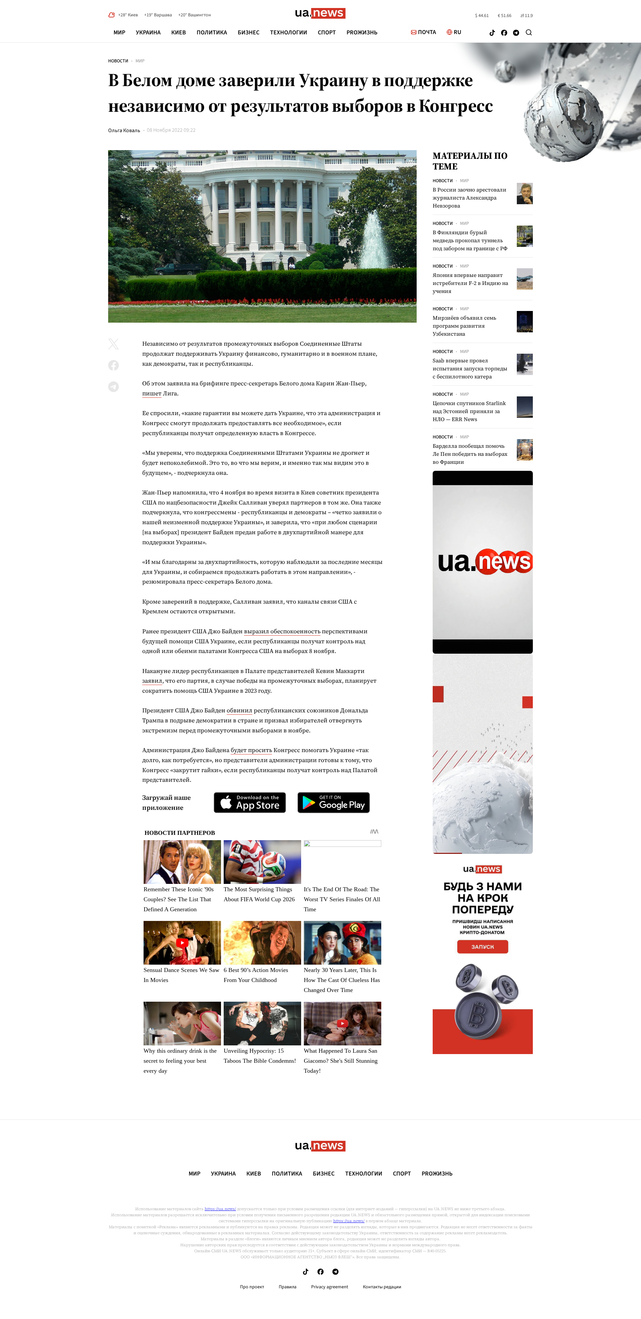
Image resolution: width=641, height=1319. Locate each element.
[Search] (529, 32)
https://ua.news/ (220, 1209)
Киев (178, 32)
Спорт (327, 32)
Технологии (288, 32)
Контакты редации (382, 1287)
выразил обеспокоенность (282, 631)
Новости (118, 61)
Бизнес (248, 32)
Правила (287, 1287)
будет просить (251, 750)
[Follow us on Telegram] (516, 33)
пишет (152, 393)
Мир (119, 32)
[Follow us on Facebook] (504, 33)
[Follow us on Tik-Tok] (492, 33)
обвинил (239, 710)
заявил (152, 680)
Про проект (252, 1287)
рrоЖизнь (362, 32)
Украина (148, 32)
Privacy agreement (329, 1287)
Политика (212, 32)
